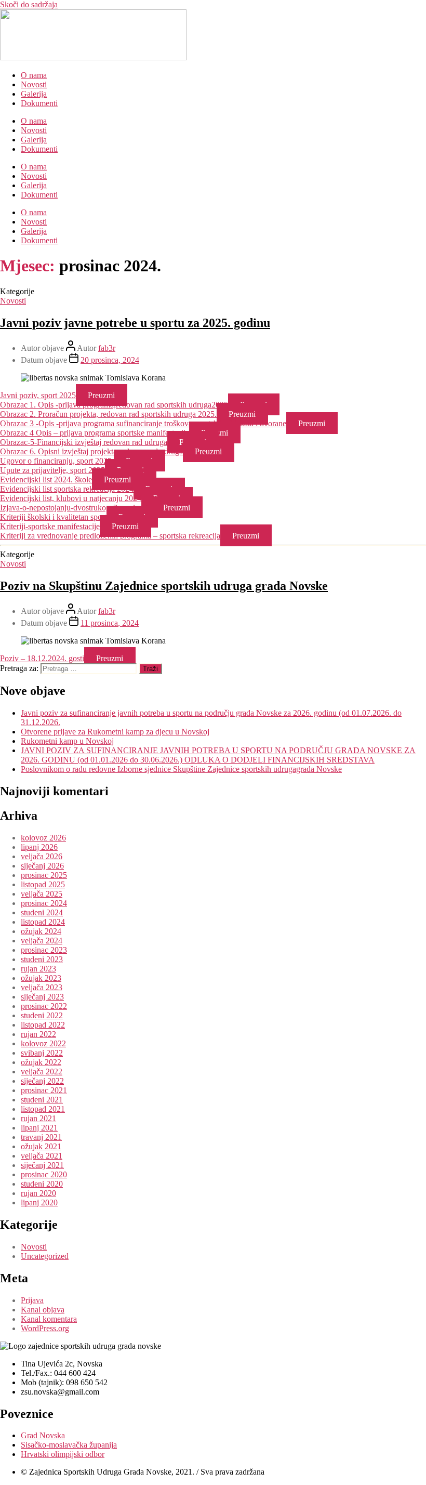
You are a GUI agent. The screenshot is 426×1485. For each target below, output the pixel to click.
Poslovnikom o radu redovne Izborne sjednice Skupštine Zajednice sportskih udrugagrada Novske (181, 769)
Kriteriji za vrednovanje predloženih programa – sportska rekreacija (110, 535)
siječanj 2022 (42, 1080)
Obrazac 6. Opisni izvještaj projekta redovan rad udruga (91, 451)
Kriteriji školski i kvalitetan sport (53, 516)
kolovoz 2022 (43, 1043)
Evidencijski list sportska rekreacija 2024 (67, 488)
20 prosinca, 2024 (110, 360)
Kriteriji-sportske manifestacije (50, 526)
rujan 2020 (38, 1193)
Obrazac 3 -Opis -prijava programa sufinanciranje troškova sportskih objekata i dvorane (143, 423)
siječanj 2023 (42, 996)
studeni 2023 (42, 959)
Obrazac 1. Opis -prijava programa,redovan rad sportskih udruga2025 (114, 404)
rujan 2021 (38, 1118)
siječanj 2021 (42, 1165)
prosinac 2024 (44, 903)
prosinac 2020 (44, 1174)
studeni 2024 (42, 912)
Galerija (34, 93)
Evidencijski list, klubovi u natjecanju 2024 (70, 498)
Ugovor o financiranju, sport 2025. (57, 460)
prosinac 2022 (44, 1006)
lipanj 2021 (39, 1127)
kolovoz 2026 (43, 837)
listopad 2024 (43, 921)
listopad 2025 (43, 884)
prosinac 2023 (44, 949)
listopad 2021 (43, 1109)
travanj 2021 (41, 1137)
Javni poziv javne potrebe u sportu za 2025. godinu (135, 323)
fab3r (106, 348)
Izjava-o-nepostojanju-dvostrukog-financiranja (75, 507)
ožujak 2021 (41, 1146)
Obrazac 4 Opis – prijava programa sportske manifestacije (94, 432)
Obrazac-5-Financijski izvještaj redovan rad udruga (83, 442)
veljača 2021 (41, 1155)
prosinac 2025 (44, 875)
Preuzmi (101, 395)
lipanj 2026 (39, 847)
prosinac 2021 (44, 1090)
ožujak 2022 (41, 1062)
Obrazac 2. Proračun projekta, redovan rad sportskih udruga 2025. (108, 414)
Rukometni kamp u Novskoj (67, 741)
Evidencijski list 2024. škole (46, 479)
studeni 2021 (42, 1099)
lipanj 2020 (39, 1202)
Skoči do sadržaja (29, 4)
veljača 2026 (41, 856)
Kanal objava (42, 1309)
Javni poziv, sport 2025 (38, 395)
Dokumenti (39, 103)
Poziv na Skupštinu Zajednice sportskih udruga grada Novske (164, 586)
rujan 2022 (38, 1034)
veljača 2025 (41, 893)
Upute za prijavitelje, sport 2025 (52, 470)
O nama (34, 75)
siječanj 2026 (42, 865)
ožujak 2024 (41, 931)
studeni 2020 (42, 1183)
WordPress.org (45, 1328)
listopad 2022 (43, 1024)
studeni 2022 (42, 1015)
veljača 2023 (41, 987)
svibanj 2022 (42, 1052)
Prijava (32, 1300)
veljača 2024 (41, 940)
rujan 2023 (38, 968)
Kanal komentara (49, 1319)
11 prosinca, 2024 (110, 623)
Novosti (34, 84)
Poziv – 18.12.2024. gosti (42, 658)
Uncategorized (45, 1256)
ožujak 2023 (41, 978)
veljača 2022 (41, 1071)
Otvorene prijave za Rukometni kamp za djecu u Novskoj (115, 731)
